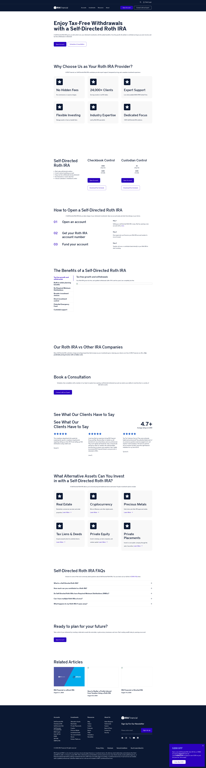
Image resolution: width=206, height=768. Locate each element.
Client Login (148, 2)
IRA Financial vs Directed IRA (132, 690)
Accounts (83, 7)
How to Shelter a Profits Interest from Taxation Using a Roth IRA (99, 692)
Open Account (60, 44)
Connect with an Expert (63, 392)
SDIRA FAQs (134, 576)
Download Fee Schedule (97, 188)
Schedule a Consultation (77, 44)
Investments (92, 7)
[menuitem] (83, 7)
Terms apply (183, 757)
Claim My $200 (179, 762)
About (107, 7)
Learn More (66, 512)
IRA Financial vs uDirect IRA (64, 690)
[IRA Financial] (61, 7)
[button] (140, 2)
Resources (100, 7)
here (123, 226)
